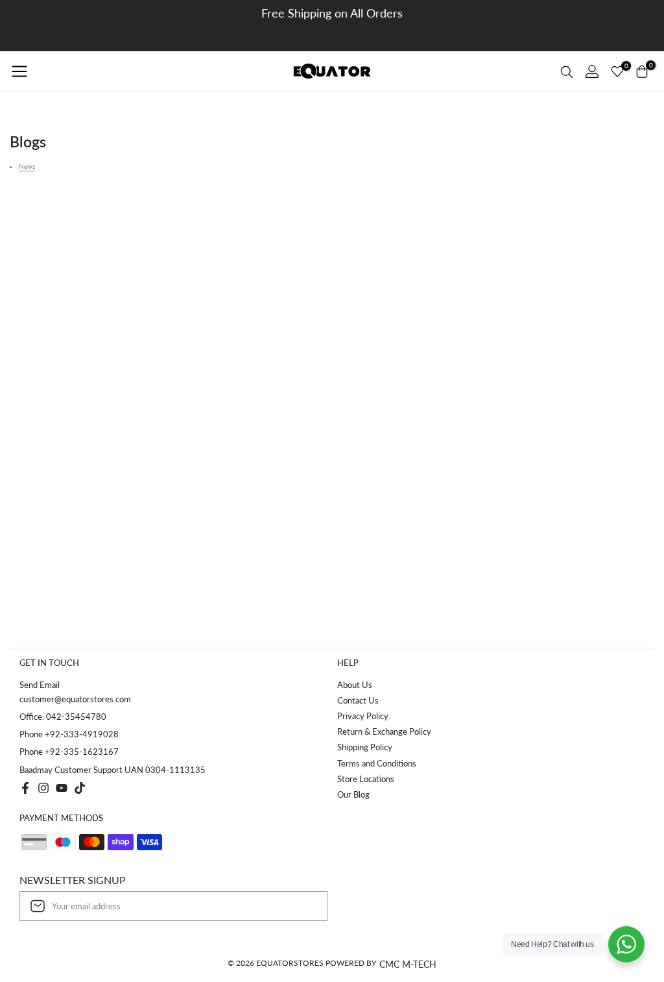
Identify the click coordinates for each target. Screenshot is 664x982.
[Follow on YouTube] (61, 788)
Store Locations (365, 779)
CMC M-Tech (407, 964)
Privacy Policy (362, 716)
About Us (354, 685)
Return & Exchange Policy (384, 731)
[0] (617, 71)
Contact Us (358, 700)
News (27, 166)
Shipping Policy (364, 747)
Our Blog (353, 794)
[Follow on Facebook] (25, 788)
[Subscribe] (304, 906)
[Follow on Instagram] (43, 788)
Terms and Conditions (376, 763)
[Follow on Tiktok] (80, 788)
